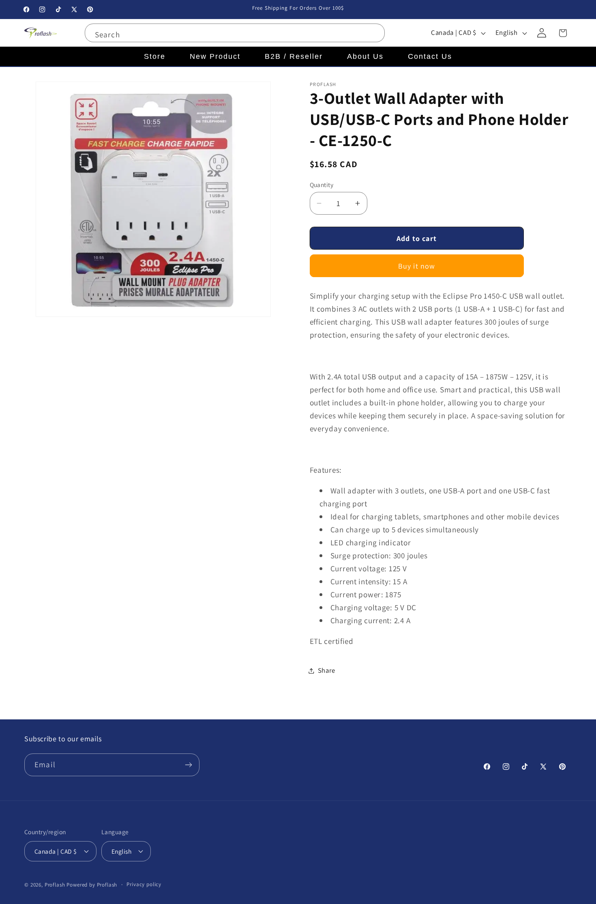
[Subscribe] (188, 764)
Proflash (55, 884)
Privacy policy (143, 884)
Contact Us (430, 56)
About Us (365, 56)
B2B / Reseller (294, 56)
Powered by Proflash (91, 884)
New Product (215, 56)
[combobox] (234, 33)
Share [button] (327, 670)
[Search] (373, 34)
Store (154, 56)
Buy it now (416, 266)
